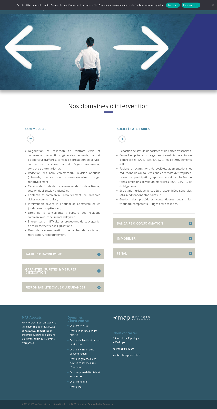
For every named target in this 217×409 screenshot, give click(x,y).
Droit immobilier (79, 381)
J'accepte (173, 5)
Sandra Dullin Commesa (101, 404)
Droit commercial (79, 325)
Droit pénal (76, 386)
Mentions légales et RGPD (62, 404)
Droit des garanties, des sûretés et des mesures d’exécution (83, 363)
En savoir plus (191, 5)
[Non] (212, 5)
